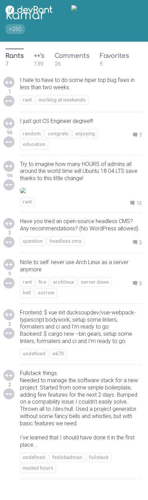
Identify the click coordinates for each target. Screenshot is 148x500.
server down (95, 282)
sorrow (46, 292)
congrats (58, 133)
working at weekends (62, 100)
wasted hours (38, 468)
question (33, 241)
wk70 (58, 353)
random (32, 133)
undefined (34, 353)
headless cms (66, 241)
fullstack (98, 457)
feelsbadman (67, 457)
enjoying (85, 133)
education (34, 144)
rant (27, 100)
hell (27, 292)
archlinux (63, 282)
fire (42, 282)
